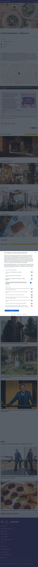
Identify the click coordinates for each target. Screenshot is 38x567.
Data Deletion (13, 314)
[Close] (36, 253)
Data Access (19, 314)
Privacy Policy (24, 314)
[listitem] (19, 269)
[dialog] (19, 283)
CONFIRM (12, 310)
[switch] (31, 272)
